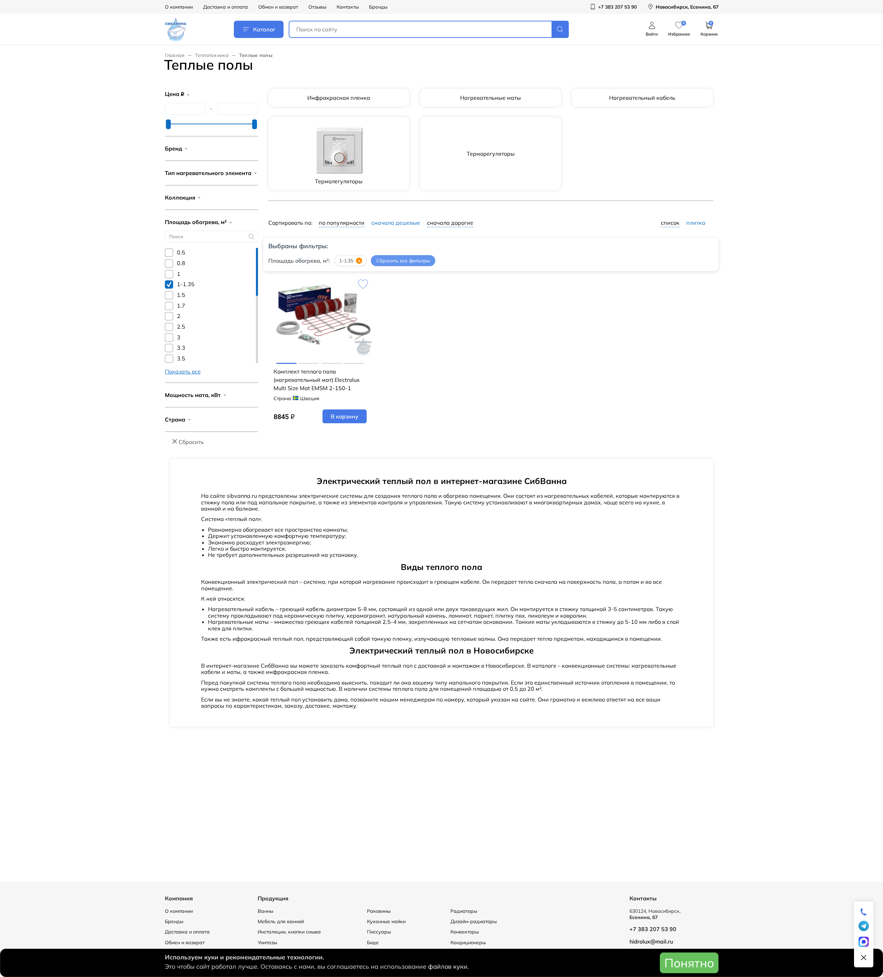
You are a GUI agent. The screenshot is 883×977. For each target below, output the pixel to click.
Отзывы (317, 7)
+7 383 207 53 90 (652, 929)
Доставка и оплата (225, 7)
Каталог (264, 29)
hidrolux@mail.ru (651, 941)
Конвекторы (464, 932)
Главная (175, 55)
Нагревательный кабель (642, 97)
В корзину (344, 416)
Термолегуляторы (339, 181)
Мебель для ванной (281, 921)
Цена (174, 93)
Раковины (378, 911)
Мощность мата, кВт (193, 394)
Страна (175, 419)
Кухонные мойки (386, 921)
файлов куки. (448, 966)
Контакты (348, 7)
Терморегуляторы (491, 153)
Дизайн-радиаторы (473, 921)
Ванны (265, 911)
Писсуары (379, 932)
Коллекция (180, 197)
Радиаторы (463, 911)
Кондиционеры (468, 942)
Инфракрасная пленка (338, 97)
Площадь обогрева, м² (196, 222)
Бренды (378, 7)
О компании (179, 7)
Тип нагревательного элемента (208, 173)
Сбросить (191, 441)
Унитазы (267, 942)
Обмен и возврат (278, 7)
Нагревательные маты (490, 97)
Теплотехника (211, 55)
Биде (373, 942)
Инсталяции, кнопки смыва (289, 932)
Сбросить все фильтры (403, 261)
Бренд (173, 148)
